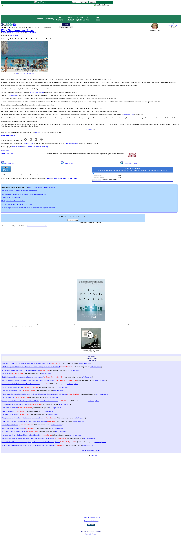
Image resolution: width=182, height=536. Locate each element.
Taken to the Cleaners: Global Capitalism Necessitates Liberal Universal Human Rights (28, 380)
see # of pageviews (84, 363)
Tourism (19, 146)
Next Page (89, 129)
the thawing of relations (37, 92)
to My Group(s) (5, 150)
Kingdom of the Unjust (71, 143)
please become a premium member (37, 226)
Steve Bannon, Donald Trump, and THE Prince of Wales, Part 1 (21, 370)
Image (16, 73)
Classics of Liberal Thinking (91, 517)
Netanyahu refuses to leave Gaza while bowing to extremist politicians (23, 418)
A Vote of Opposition (8, 411)
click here (94, 455)
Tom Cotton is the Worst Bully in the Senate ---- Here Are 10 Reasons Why (24, 194)
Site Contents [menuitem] (59, 18)
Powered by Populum (91, 534)
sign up (37, 132)
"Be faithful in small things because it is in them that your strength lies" (23, 377)
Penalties (14, 146)
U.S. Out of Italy (7, 373)
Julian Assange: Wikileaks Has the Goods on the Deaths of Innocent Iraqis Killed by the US (28, 208)
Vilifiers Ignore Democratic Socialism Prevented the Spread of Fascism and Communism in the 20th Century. (34, 394)
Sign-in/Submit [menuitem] (69, 18)
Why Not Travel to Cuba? (17, 30)
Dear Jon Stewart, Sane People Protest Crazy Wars (16, 204)
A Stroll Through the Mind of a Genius (13, 387)
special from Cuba (128, 114)
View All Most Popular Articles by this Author (42, 187)
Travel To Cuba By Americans (32, 146)
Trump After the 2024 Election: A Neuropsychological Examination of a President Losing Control (31, 442)
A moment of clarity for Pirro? (11, 414)
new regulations (12, 95)
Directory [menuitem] (50, 19)
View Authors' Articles (130, 163)
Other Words (14, 35)
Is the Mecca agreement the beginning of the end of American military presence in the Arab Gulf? (31, 367)
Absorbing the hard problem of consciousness (15, 404)
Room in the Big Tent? (8, 397)
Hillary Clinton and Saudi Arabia (11, 197)
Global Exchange (28, 143)
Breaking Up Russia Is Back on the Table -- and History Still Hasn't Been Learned (26, 363)
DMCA (33, 73)
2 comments (32, 32)
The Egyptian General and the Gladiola (13, 201)
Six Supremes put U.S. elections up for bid (14, 431)
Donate (49, 178)
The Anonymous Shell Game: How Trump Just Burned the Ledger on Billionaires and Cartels (30, 401)
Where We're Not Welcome (10, 408)
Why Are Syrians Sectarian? (10, 425)
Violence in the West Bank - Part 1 (12, 390)
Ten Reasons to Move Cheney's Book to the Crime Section (19, 190)
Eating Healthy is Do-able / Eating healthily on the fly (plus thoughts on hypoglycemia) (28, 445)
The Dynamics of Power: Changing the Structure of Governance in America (24, 421)
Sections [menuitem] (39, 19)
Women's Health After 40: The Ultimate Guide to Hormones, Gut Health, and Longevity (28, 438)
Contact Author (8, 163)
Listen (66, 24)
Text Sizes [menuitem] (98, 18)
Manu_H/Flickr (24, 73)
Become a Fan (172, 25)
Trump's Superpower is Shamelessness (13, 428)
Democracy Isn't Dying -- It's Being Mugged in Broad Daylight (20, 435)
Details (30, 73)
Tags (45, 146)
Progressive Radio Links (91, 521)
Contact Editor (68, 163)
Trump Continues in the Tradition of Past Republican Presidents (21, 384)
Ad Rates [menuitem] (88, 18)
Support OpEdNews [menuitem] (79, 18)
